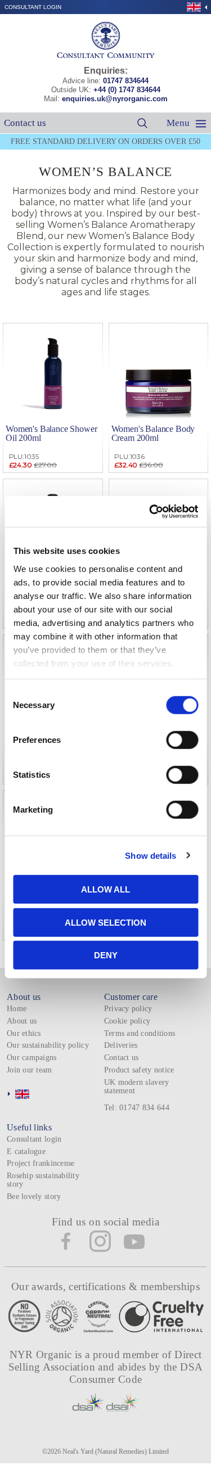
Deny (106, 955)
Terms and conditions (139, 1033)
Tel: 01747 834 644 (136, 1107)
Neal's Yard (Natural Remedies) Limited (115, 1451)
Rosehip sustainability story (43, 1179)
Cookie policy (127, 1021)
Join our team (29, 1070)
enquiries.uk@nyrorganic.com (115, 98)
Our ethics (24, 1033)
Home (16, 1008)
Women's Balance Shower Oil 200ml (51, 433)
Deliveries (121, 1045)
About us (22, 1021)
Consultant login (33, 7)
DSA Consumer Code (136, 1373)
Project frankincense (40, 1163)
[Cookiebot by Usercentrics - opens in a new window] (150, 511)
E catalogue (26, 1151)
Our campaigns (32, 1057)
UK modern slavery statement (136, 1086)
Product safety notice (139, 1070)
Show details (150, 855)
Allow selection (105, 922)
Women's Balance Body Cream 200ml (153, 433)
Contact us (25, 123)
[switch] (182, 740)
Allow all (105, 889)
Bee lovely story (34, 1196)
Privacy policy (128, 1008)
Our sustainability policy (48, 1045)
